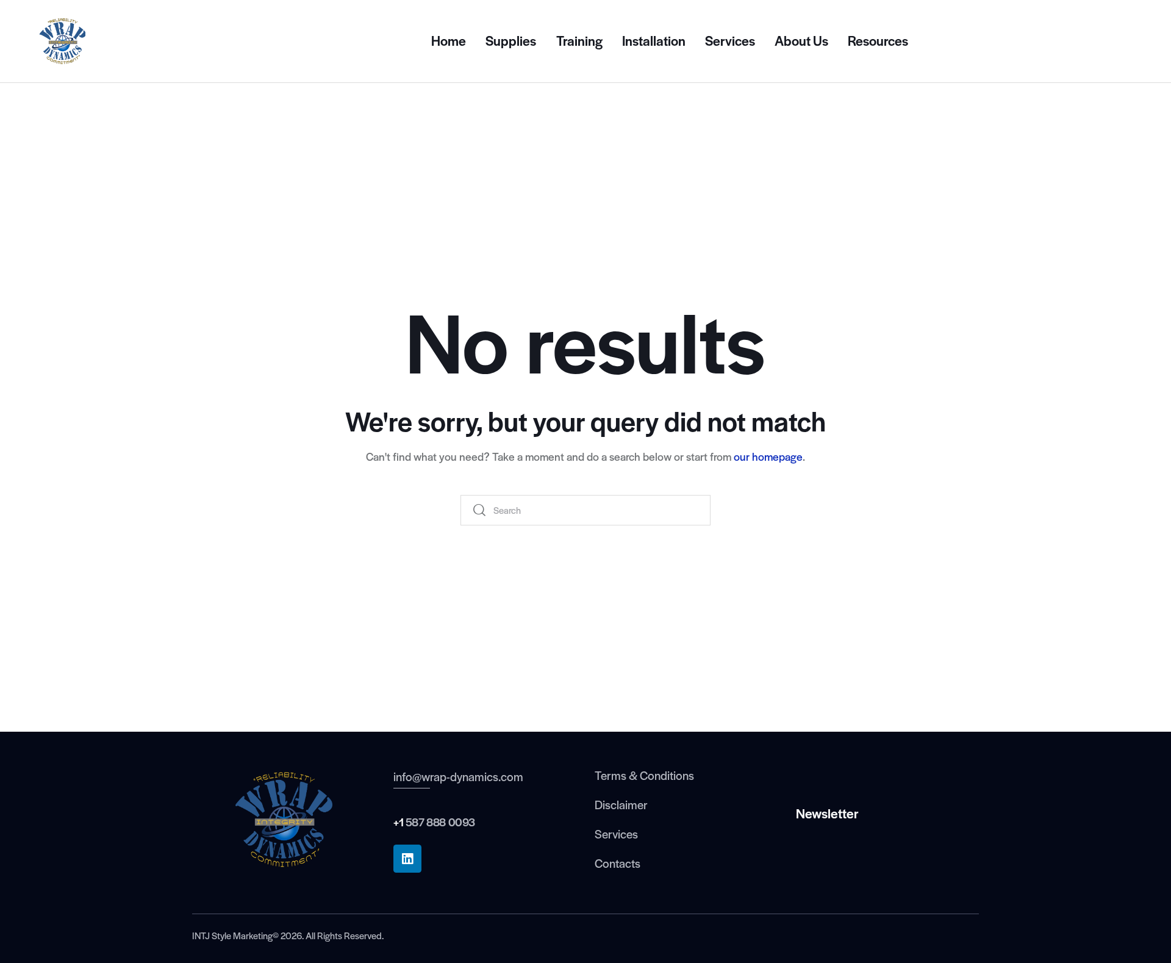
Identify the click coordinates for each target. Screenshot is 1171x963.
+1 (398, 821)
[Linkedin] (407, 859)
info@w (411, 776)
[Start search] (480, 510)
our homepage (768, 456)
